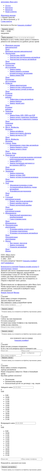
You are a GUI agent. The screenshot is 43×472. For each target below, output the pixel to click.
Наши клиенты (11, 12)
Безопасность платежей (10, 267)
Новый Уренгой (7, 292)
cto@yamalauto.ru (7, 263)
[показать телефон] (24, 25)
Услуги (8, 6)
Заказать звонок (7, 309)
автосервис (9, 2)
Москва (16, 292)
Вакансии (9, 10)
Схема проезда (6, 21)
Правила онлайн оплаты (28, 267)
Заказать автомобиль (9, 467)
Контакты (9, 8)
